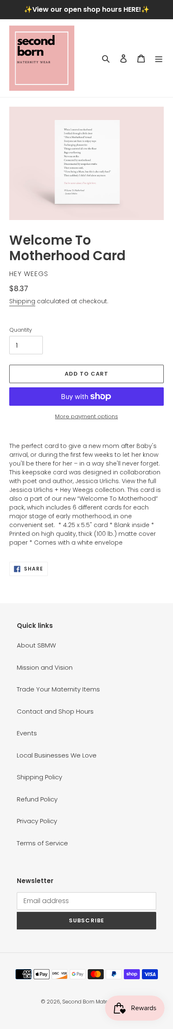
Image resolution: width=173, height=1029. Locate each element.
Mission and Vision (45, 667)
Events (27, 733)
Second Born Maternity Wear (97, 1001)
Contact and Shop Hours (55, 711)
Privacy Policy (37, 821)
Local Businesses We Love (57, 755)
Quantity (20, 330)
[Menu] (159, 58)
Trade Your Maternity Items (58, 689)
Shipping (22, 301)
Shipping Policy (39, 777)
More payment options (86, 416)
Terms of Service (42, 843)
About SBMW (36, 645)
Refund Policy (37, 799)
